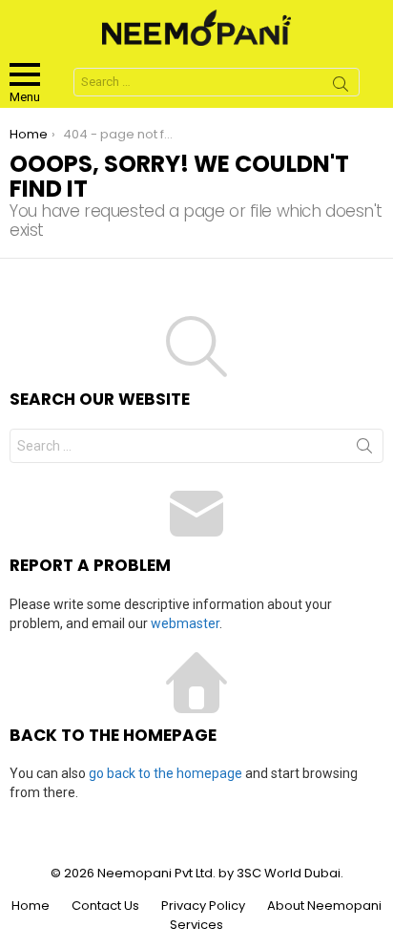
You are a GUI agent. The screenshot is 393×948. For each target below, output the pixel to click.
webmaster (185, 623)
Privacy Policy (203, 906)
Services (196, 925)
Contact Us (105, 906)
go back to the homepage (165, 773)
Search (340, 87)
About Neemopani (324, 906)
